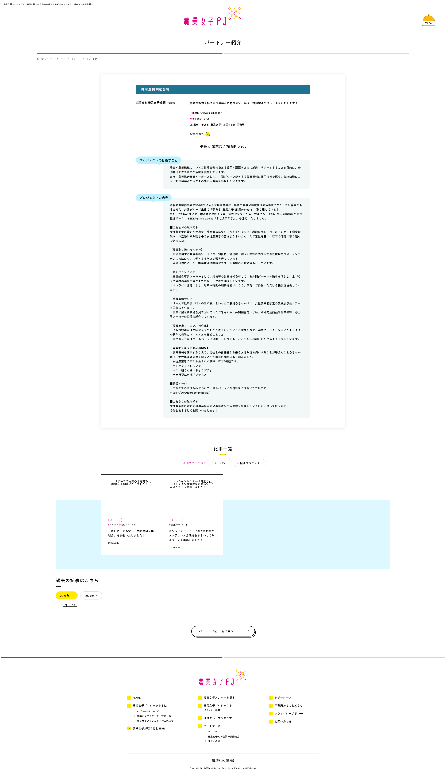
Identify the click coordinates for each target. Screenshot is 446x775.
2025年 (89, 595)
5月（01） (70, 605)
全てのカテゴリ (196, 463)
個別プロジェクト (251, 463)
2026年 (65, 595)
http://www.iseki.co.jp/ (207, 112)
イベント (223, 463)
